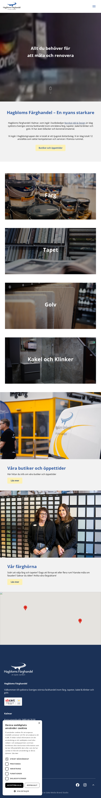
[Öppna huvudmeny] (94, 6)
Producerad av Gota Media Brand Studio (50, 792)
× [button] (39, 723)
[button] (80, 621)
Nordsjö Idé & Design (74, 122)
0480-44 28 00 (28, 719)
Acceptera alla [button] (14, 785)
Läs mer (15, 753)
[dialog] (22, 757)
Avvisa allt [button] (32, 785)
